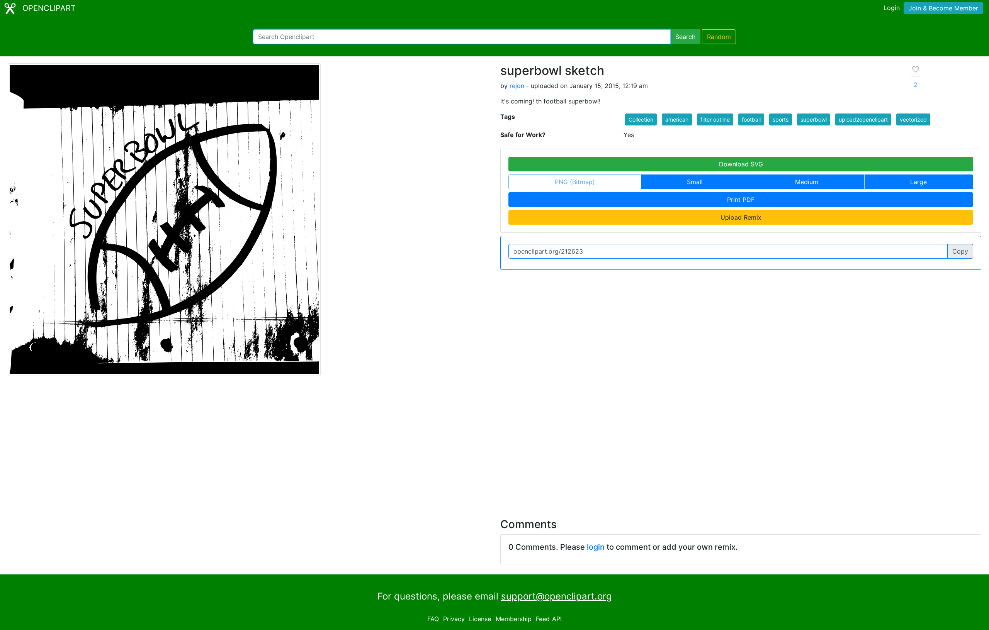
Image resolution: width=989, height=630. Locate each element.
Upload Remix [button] (741, 217)
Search (685, 37)
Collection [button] (641, 119)
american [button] (676, 119)
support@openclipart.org (556, 596)
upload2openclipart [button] (863, 119)
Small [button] (695, 182)
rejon (517, 86)
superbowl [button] (813, 119)
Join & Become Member (943, 8)
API (557, 619)
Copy (960, 251)
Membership (514, 619)
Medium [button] (806, 182)
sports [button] (780, 119)
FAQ (433, 619)
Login (892, 8)
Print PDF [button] (740, 199)
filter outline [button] (715, 119)
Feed (543, 619)
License (480, 619)
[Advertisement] (494, 442)
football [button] (751, 119)
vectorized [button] (913, 119)
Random (719, 37)
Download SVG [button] (741, 164)
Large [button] (918, 182)
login (596, 547)
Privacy (454, 619)
